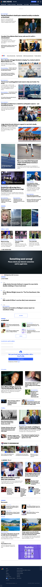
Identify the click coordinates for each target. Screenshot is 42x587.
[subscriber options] (38, 1)
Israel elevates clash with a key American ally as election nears (9, 93)
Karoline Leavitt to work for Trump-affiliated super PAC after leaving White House (14, 437)
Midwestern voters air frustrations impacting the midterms (35, 455)
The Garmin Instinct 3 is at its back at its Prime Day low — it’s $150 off (33, 325)
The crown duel (33, 241)
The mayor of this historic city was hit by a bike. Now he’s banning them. (10, 534)
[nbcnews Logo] (3, 569)
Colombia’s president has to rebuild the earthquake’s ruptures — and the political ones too (20, 104)
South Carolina (19, 55)
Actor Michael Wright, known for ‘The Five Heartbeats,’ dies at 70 (21, 293)
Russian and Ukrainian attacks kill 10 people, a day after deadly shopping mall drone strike (34, 200)
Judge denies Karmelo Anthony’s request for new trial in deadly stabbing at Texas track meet (19, 125)
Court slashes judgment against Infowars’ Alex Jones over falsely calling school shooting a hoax (32, 384)
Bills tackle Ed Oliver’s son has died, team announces (19, 300)
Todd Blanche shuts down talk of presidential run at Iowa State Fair (22, 455)
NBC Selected (19, 578)
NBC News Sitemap (20, 571)
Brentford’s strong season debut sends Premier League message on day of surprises (10, 491)
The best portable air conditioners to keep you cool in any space (33, 331)
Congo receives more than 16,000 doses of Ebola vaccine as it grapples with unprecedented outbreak (31, 533)
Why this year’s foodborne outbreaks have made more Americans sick (34, 394)
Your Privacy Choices (11, 578)
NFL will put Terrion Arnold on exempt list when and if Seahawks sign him (37, 491)
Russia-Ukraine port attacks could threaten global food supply (34, 196)
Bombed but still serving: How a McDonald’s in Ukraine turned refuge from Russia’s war (12, 189)
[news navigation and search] (40, 2)
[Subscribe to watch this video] (13, 178)
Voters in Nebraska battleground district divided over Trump (7, 455)
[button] (30, 45)
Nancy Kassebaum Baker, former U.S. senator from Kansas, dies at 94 (7, 422)
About (7, 568)
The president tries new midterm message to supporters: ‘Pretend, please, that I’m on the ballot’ (8, 74)
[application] (30, 45)
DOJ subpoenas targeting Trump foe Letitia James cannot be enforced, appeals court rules (30, 436)
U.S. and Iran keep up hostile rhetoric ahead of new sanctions (8, 98)
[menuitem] (15, 1)
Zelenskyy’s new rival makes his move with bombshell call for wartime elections (18, 200)
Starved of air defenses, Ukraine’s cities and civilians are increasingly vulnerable (6, 200)
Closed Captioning (20, 573)
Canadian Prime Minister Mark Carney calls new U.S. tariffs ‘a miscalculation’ (18, 37)
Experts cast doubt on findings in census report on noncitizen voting (18, 309)
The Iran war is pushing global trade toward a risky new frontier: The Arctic (20, 82)
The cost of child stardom (19, 241)
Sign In (19, 361)
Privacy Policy (8, 576)
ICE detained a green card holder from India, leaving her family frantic (33, 403)
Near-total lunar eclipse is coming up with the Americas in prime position (14, 402)
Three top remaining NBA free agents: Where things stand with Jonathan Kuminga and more (24, 492)
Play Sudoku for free (6, 543)
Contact (7, 570)
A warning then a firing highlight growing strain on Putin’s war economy (33, 185)
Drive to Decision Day (11, 55)
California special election (28, 55)
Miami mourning (5, 241)
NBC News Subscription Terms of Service (23, 570)
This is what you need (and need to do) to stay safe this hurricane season (12, 325)
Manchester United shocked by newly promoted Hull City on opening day (35, 482)
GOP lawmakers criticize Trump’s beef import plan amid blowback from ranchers (9, 46)
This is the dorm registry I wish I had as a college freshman (12, 331)
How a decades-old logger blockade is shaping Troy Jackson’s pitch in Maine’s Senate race (20, 60)
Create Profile (21, 359)
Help (6, 571)
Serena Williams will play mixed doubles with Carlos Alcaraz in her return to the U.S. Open (32, 475)
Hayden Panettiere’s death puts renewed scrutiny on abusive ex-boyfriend (20, 16)
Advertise (18, 576)
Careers (7, 573)
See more (21, 315)
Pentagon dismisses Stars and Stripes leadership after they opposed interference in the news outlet (8, 429)
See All (21, 336)
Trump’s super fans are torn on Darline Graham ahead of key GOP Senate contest (9, 69)
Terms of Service (20, 568)
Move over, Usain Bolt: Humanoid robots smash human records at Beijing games (27, 162)
